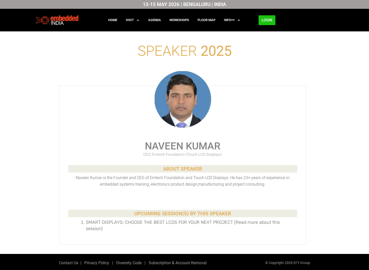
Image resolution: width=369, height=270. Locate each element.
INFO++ (229, 20)
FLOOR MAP (206, 20)
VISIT (130, 20)
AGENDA (154, 20)
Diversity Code (128, 262)
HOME (112, 20)
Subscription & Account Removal (177, 262)
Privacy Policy (96, 262)
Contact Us (68, 262)
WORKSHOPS (179, 20)
